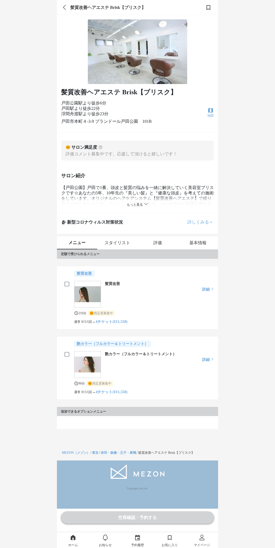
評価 (157, 242)
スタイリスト (117, 242)
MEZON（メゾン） (76, 453)
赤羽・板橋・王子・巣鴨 (118, 453)
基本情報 (198, 242)
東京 (95, 453)
